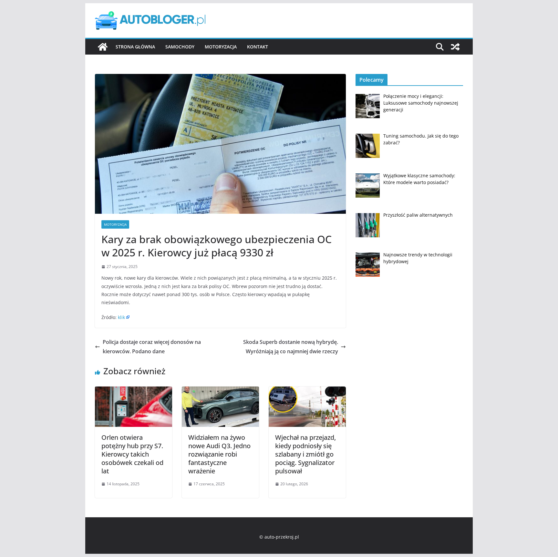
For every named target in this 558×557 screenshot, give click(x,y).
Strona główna (135, 47)
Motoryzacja (221, 47)
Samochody (179, 47)
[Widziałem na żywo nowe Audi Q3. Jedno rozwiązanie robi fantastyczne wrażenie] (220, 391)
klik (121, 317)
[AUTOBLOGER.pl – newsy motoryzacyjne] (102, 47)
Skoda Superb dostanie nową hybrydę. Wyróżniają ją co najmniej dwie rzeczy (290, 346)
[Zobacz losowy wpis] (455, 47)
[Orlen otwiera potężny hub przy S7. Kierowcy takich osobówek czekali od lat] (133, 391)
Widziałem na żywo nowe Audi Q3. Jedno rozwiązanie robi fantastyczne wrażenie (219, 454)
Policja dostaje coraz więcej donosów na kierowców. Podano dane (152, 346)
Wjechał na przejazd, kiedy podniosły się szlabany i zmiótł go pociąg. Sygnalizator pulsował (305, 454)
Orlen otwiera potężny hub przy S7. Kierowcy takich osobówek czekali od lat (132, 454)
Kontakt (257, 47)
